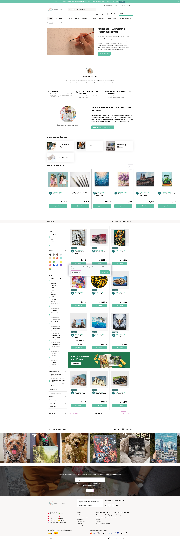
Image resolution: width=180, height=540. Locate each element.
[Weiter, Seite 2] (123, 413)
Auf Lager (53, 234)
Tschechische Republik (53, 513)
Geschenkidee (81, 526)
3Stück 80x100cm (55, 342)
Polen (51, 518)
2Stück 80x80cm (55, 317)
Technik (79, 515)
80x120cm (53, 301)
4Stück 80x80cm (55, 346)
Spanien (62, 520)
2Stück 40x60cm (55, 310)
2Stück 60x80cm (55, 315)
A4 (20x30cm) (55, 367)
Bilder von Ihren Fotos (82, 517)
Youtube (128, 429)
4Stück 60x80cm (55, 353)
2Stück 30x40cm (55, 306)
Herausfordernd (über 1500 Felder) (58, 384)
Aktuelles (79, 523)
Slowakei (52, 516)
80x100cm (53, 299)
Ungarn (62, 513)
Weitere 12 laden (99, 413)
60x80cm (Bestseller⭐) (57, 278)
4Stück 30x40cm (55, 355)
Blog (115, 517)
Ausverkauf (54, 243)
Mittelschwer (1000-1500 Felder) (58, 381)
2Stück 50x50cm (55, 312)
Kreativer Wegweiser (119, 515)
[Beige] (54, 258)
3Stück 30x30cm (55, 326)
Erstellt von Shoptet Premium (116, 538)
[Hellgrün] (54, 262)
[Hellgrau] (61, 254)
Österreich (63, 522)
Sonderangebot (81, 521)
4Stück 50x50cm (55, 349)
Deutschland (53, 520)
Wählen (59, 206)
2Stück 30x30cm (55, 303)
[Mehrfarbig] (50, 269)
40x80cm (53, 292)
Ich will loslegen (104, 54)
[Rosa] (50, 265)
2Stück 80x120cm (55, 321)
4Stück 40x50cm (55, 358)
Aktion (52, 237)
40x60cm (53, 290)
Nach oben (76, 413)
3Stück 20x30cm (55, 324)
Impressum (98, 521)
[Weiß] (57, 262)
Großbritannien (54, 522)
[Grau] (54, 254)
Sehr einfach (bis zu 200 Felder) (57, 375)
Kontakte (124, 5)
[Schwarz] (50, 254)
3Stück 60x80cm (55, 337)
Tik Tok (117, 429)
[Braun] (57, 254)
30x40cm (53, 285)
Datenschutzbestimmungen (89, 485)
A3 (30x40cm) (55, 364)
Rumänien (62, 516)
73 (128, 413)
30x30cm (53, 283)
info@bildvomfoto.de (86, 505)
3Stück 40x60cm (55, 333)
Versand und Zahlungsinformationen (105, 517)
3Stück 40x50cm (55, 331)
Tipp (52, 241)
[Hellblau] (57, 265)
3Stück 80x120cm (55, 344)
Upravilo (127, 538)
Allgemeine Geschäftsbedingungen (104, 515)
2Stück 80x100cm (55, 319)
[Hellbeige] (50, 258)
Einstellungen (76, 272)
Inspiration (80, 519)
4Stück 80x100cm (55, 360)
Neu (52, 239)
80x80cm (53, 297)
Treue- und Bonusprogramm (103, 523)
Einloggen (99, 14)
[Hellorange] (50, 262)
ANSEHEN (122, 1)
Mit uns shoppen (108, 5)
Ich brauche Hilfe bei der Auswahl (102, 127)
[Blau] (54, 265)
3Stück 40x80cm (55, 351)
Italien (61, 518)
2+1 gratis (53, 246)
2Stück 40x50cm (55, 308)
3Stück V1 (53, 362)
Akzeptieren (104, 272)
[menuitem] (50, 18)
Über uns (117, 5)
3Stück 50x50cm (55, 335)
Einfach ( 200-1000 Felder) (58, 378)
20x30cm (53, 281)
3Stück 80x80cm (55, 340)
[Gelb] (61, 262)
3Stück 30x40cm (55, 328)
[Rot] (57, 258)
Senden (90, 490)
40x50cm (53, 287)
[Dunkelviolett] (61, 265)
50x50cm (53, 294)
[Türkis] (61, 258)
